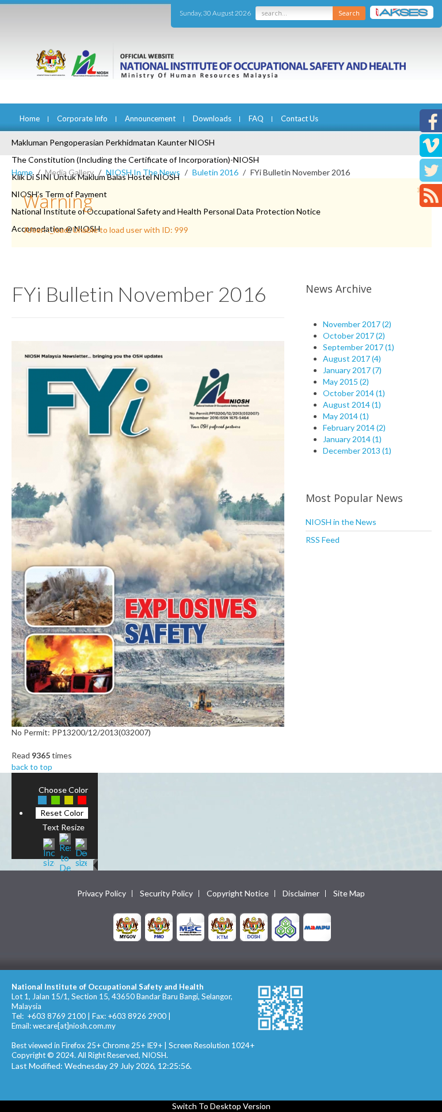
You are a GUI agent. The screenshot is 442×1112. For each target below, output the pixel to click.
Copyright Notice (238, 893)
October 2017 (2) (354, 335)
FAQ (256, 118)
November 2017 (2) (357, 324)
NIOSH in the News (341, 522)
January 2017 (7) (352, 370)
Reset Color (61, 813)
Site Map (349, 893)
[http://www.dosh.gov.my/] (254, 926)
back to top (32, 767)
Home (30, 118)
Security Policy (166, 893)
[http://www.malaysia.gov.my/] (127, 926)
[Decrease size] (81, 851)
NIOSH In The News (143, 172)
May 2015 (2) (346, 381)
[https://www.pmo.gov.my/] (159, 926)
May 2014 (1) (346, 416)
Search (349, 13)
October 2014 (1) (354, 393)
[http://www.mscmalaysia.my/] (190, 926)
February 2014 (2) (354, 427)
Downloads (212, 118)
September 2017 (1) (358, 347)
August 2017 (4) (352, 358)
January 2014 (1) (352, 439)
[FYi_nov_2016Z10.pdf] (148, 533)
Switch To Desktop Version (221, 1106)
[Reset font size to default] (65, 851)
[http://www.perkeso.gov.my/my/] (285, 926)
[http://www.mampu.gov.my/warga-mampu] (317, 926)
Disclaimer (301, 893)
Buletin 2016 (215, 172)
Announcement (150, 118)
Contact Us (299, 118)
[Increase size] (49, 851)
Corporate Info (82, 118)
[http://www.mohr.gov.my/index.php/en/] (222, 926)
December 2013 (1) (357, 450)
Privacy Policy (101, 893)
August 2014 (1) (352, 404)
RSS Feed (323, 540)
